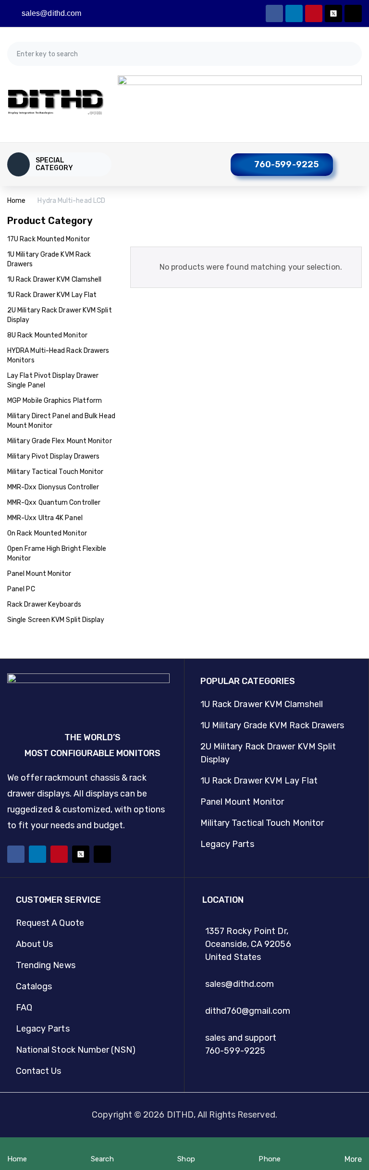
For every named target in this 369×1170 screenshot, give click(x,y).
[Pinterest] (313, 13)
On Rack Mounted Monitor (47, 533)
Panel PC (21, 589)
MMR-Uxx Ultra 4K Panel (45, 518)
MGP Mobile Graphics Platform (54, 401)
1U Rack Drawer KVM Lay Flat (52, 295)
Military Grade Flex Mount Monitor (59, 441)
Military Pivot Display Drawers (53, 456)
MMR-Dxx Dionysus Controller (53, 487)
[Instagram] (353, 13)
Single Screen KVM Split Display (55, 620)
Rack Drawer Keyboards (44, 604)
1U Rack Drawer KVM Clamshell (54, 279)
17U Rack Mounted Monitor (48, 239)
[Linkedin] (294, 13)
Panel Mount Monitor (39, 574)
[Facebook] (274, 13)
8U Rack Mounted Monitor (47, 335)
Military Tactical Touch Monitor (55, 472)
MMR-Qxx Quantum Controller (53, 502)
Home (16, 201)
